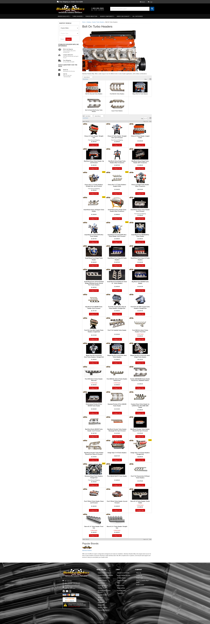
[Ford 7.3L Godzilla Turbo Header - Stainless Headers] (108, 318)
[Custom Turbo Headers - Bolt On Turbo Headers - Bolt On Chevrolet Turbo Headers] (94, 87)
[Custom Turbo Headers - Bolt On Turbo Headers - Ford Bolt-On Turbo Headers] (117, 87)
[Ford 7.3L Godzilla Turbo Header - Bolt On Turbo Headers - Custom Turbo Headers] (117, 323)
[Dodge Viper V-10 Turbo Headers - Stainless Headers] (108, 440)
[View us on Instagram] (70, 591)
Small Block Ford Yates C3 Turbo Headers (140, 259)
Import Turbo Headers (117, 111)
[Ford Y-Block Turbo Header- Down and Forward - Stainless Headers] (85, 489)
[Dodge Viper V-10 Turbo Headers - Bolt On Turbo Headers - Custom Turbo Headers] (117, 445)
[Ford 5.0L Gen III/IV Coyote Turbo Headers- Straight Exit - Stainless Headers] (131, 294)
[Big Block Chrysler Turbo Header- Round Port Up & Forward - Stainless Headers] (131, 417)
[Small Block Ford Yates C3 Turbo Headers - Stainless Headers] (131, 246)
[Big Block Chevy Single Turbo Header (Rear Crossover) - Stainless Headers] (108, 149)
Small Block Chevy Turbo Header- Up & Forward (140, 210)
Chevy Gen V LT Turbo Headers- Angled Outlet (117, 185)
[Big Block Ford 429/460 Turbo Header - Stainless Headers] (131, 269)
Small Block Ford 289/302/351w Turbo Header (140, 235)
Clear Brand (85, 79)
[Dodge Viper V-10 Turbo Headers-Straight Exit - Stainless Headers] (131, 440)
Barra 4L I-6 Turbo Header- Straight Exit (117, 527)
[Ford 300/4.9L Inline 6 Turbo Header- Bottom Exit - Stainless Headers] (108, 366)
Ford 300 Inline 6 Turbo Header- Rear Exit (94, 379)
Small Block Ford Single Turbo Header (94, 259)
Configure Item (94, 145)
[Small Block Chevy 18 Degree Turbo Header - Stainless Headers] (85, 197)
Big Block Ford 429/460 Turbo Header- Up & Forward (93, 307)
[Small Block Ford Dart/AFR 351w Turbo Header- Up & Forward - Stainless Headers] (108, 222)
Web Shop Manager (123, 622)
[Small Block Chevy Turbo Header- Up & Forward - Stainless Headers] (131, 197)
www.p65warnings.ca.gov (74, 606)
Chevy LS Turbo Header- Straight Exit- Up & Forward (117, 136)
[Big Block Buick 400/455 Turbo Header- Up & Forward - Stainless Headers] (85, 417)
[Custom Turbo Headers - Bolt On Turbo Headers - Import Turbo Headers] (117, 104)
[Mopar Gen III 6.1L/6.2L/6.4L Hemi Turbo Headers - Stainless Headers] (108, 343)
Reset (62, 39)
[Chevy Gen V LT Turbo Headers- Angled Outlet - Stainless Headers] (108, 172)
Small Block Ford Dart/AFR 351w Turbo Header (93, 235)
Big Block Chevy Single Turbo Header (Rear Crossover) (117, 162)
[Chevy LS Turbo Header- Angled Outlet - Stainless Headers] (131, 124)
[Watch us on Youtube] (67, 591)
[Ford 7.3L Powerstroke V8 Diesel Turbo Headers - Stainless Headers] (131, 464)
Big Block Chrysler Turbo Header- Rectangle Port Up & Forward (117, 430)
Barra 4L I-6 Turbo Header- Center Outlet (140, 502)
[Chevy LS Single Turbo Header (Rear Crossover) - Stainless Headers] (131, 172)
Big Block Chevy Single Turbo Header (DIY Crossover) (140, 162)
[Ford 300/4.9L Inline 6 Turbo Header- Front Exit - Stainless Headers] (131, 318)
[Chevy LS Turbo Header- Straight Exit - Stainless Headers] (85, 124)
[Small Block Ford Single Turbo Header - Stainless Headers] (85, 246)
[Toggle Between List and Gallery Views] (149, 118)
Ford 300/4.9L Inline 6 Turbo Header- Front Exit (140, 331)
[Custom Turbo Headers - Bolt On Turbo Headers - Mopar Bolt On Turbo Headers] (140, 87)
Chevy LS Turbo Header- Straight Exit (93, 136)
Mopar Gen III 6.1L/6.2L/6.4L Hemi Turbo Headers (117, 356)
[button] (132, 9)
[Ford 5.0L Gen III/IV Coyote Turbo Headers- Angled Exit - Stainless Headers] (85, 318)
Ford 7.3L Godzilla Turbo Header (117, 330)
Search (68, 39)
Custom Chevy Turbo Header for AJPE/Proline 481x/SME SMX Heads (140, 405)
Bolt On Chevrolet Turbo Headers (93, 94)
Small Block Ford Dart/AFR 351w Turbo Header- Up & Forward (117, 235)
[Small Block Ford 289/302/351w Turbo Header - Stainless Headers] (131, 222)
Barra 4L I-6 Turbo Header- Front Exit (93, 527)
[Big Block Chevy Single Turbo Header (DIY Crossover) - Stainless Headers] (131, 149)
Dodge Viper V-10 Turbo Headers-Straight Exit (140, 453)
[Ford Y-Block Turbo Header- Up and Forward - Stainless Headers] (108, 489)
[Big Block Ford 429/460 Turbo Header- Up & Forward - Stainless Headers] (85, 294)
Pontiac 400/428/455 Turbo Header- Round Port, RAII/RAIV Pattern (140, 379)
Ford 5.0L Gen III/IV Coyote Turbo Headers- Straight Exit (140, 307)
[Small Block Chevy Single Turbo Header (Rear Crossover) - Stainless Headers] (108, 197)
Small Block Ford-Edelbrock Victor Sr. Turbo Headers (117, 282)
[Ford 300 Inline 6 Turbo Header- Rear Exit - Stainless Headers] (85, 366)
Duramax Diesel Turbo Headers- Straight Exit (94, 477)
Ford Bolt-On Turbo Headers (117, 94)
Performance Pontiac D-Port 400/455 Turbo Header (94, 405)
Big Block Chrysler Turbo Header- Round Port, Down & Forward (94, 453)
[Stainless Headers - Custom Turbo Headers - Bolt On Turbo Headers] (87, 547)
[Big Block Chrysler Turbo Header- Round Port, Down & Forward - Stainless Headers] (85, 440)
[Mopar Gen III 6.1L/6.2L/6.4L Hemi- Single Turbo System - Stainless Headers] (131, 343)
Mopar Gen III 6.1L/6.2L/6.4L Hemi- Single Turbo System (140, 356)
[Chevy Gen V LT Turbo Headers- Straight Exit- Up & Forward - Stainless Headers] (85, 172)
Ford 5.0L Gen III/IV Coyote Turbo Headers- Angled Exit (93, 331)
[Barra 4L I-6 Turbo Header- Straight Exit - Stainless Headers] (108, 514)
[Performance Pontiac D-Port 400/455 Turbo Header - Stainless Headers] (85, 392)
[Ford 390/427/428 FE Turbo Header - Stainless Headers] (108, 464)
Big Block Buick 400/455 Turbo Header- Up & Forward (94, 430)
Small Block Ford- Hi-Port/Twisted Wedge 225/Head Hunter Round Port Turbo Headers (94, 283)
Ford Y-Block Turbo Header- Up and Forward (117, 502)
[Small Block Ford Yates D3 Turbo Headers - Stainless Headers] (108, 246)
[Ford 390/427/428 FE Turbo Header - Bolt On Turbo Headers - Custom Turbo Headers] (117, 469)
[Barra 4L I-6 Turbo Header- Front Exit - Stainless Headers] (85, 514)
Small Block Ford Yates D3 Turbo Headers (117, 259)
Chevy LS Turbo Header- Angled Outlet (140, 136)
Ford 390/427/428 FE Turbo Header (117, 476)
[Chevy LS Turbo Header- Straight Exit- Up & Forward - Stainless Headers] (108, 124)
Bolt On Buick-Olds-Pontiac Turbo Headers (93, 110)
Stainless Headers (87, 550)
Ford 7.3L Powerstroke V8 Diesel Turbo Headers (140, 477)
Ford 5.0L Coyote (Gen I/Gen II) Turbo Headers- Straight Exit (117, 307)
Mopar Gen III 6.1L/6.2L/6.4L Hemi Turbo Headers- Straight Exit (94, 356)
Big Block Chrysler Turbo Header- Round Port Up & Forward (140, 430)
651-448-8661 (68, 581)
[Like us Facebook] (64, 591)
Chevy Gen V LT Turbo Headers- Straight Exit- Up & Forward (94, 185)
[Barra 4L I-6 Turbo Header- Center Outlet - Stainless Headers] (131, 489)
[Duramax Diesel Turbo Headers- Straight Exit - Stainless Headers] (85, 464)
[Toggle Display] (149, 79)
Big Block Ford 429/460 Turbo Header (140, 282)
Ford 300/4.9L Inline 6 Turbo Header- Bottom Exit (117, 379)
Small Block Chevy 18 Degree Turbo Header (94, 210)
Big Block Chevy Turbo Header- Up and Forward (94, 162)
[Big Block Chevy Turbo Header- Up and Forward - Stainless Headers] (85, 149)
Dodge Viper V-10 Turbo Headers (117, 453)
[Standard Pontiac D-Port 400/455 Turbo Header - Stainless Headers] (108, 392)
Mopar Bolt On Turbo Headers (140, 94)
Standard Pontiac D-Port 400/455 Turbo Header (117, 405)
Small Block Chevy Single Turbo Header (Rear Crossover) (117, 210)
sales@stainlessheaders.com (72, 585)
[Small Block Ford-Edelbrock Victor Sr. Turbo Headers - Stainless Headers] (108, 269)
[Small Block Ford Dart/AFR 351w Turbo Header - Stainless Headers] (85, 222)
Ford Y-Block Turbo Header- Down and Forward (94, 502)
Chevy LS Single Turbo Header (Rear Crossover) (140, 185)
